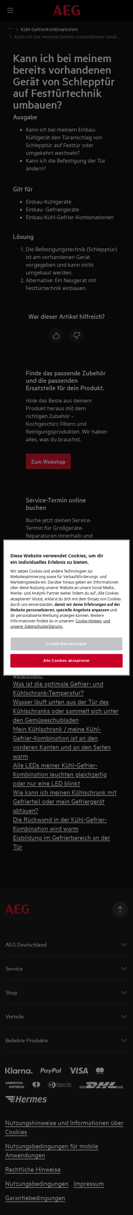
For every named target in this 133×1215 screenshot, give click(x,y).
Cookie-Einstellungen (66, 644)
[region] (66, 608)
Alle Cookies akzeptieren (66, 660)
